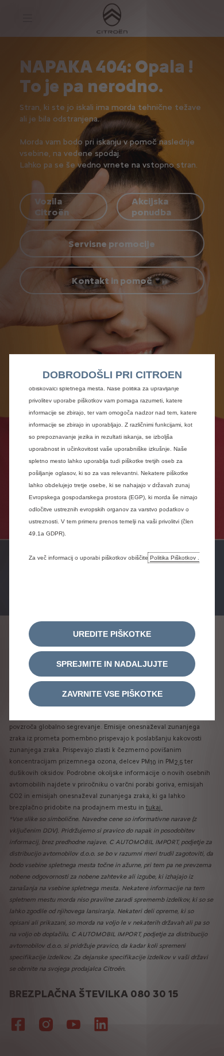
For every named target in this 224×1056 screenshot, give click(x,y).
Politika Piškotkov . (174, 557)
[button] (112, 634)
